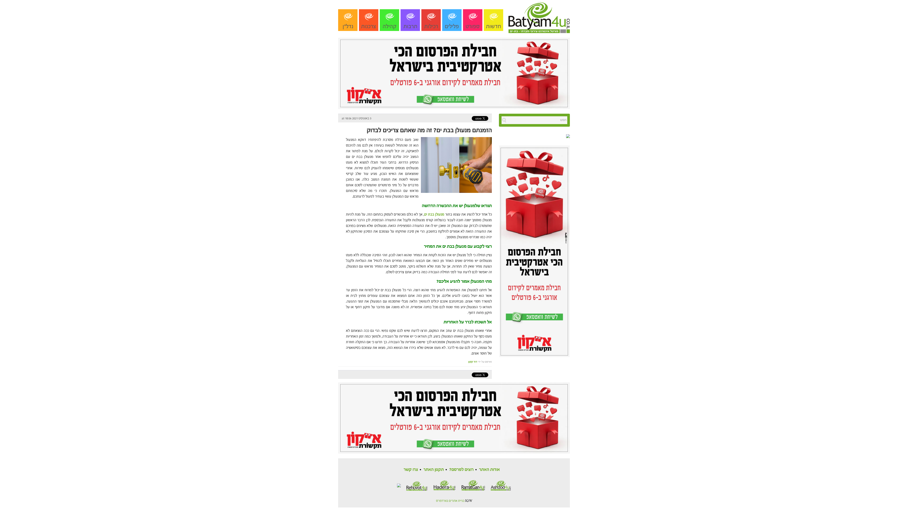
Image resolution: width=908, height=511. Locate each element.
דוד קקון (472, 361)
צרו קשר (411, 469)
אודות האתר (489, 469)
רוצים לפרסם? (461, 469)
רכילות (431, 26)
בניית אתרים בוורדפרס (450, 501)
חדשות (493, 26)
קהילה (390, 26)
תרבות (410, 26)
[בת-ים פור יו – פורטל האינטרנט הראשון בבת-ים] (539, 16)
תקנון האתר (433, 469)
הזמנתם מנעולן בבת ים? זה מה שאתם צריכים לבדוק (429, 130)
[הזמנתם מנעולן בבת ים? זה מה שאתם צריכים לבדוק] (455, 164)
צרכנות (368, 26)
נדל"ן (348, 26)
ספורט (473, 26)
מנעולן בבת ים (434, 214)
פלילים (452, 26)
